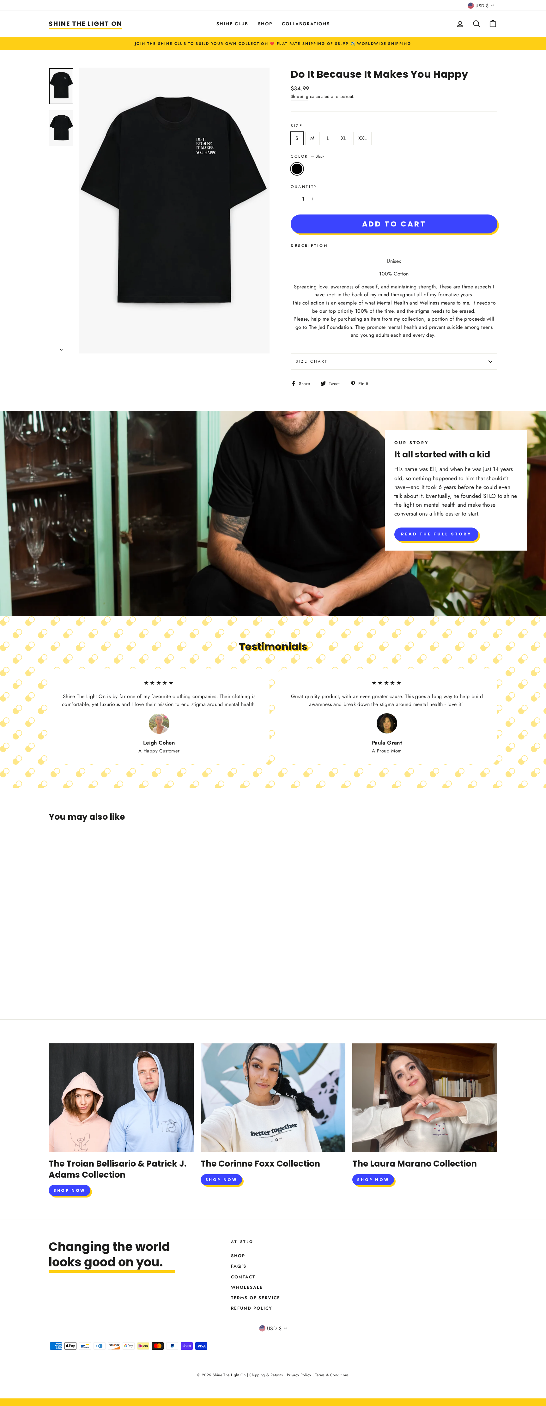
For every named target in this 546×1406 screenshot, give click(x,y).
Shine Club (232, 24)
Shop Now (69, 1190)
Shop (265, 24)
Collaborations (306, 24)
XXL (362, 138)
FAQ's (238, 1266)
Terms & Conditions (332, 1375)
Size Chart (312, 361)
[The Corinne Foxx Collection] (273, 1097)
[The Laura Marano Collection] (424, 1097)
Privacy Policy (299, 1375)
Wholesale (247, 1287)
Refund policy (251, 1308)
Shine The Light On (85, 23)
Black (297, 169)
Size (297, 126)
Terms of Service (255, 1297)
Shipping (299, 96)
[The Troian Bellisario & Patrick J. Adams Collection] (121, 1097)
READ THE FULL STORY (436, 534)
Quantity (304, 187)
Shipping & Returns (266, 1375)
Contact (243, 1277)
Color (307, 156)
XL (343, 138)
